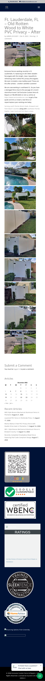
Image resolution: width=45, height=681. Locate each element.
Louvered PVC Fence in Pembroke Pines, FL (19, 418)
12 (6, 394)
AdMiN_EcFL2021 (12, 36)
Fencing (32, 36)
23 (26, 397)
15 (21, 394)
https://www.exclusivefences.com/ (16, 97)
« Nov (6, 403)
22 (21, 397)
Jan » (11, 403)
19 (6, 397)
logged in (17, 369)
